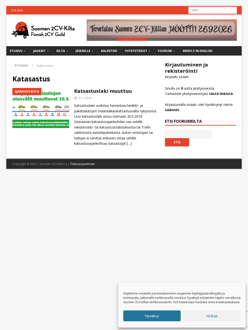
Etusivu (16, 51)
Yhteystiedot (136, 51)
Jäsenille (83, 51)
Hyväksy (152, 316)
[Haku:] (212, 9)
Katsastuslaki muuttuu (103, 91)
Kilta (60, 51)
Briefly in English (197, 51)
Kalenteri (109, 51)
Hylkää (211, 316)
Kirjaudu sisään (177, 76)
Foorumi (165, 51)
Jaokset (39, 51)
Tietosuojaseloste (82, 164)
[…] (129, 143)
